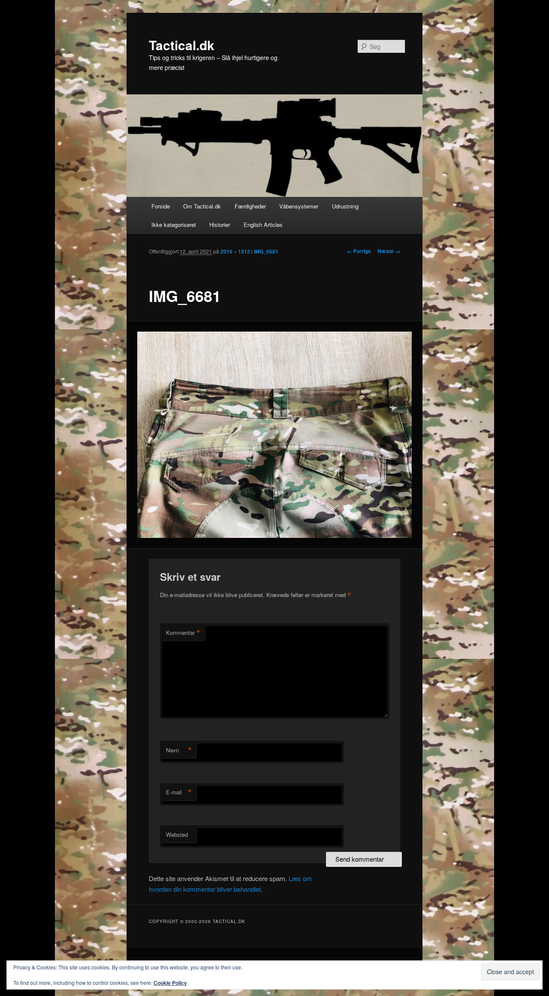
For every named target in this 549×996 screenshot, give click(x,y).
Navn (179, 750)
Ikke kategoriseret (173, 224)
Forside (160, 206)
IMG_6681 (266, 251)
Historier (219, 224)
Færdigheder (250, 206)
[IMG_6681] (274, 434)
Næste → (388, 251)
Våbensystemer (298, 206)
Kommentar (183, 633)
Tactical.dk (181, 45)
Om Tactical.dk (202, 206)
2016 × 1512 (235, 251)
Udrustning (345, 206)
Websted (177, 834)
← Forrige (359, 251)
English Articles (263, 224)
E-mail (179, 792)
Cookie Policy (170, 983)
